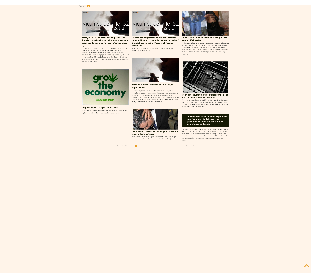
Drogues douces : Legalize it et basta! (100, 108)
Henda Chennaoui (194, 9)
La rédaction (192, 60)
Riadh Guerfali (94, 9)
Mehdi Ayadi (93, 67)
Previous (124, 145)
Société (185, 9)
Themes (85, 9)
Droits (134, 56)
